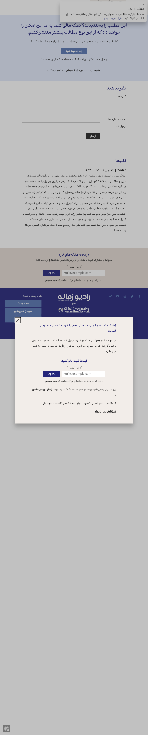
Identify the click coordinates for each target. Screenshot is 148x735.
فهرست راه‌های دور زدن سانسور (46, 389)
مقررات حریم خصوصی (54, 381)
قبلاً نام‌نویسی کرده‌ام (105, 411)
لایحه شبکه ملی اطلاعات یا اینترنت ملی (59, 403)
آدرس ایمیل (74, 368)
